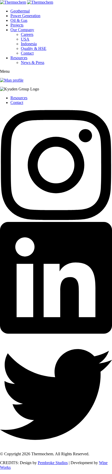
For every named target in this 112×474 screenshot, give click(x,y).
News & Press (32, 62)
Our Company (22, 30)
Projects (16, 25)
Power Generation (25, 16)
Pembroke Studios (53, 462)
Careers (27, 34)
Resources (18, 58)
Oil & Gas (18, 20)
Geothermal (20, 11)
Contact (27, 53)
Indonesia (29, 44)
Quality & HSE (33, 48)
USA (25, 39)
